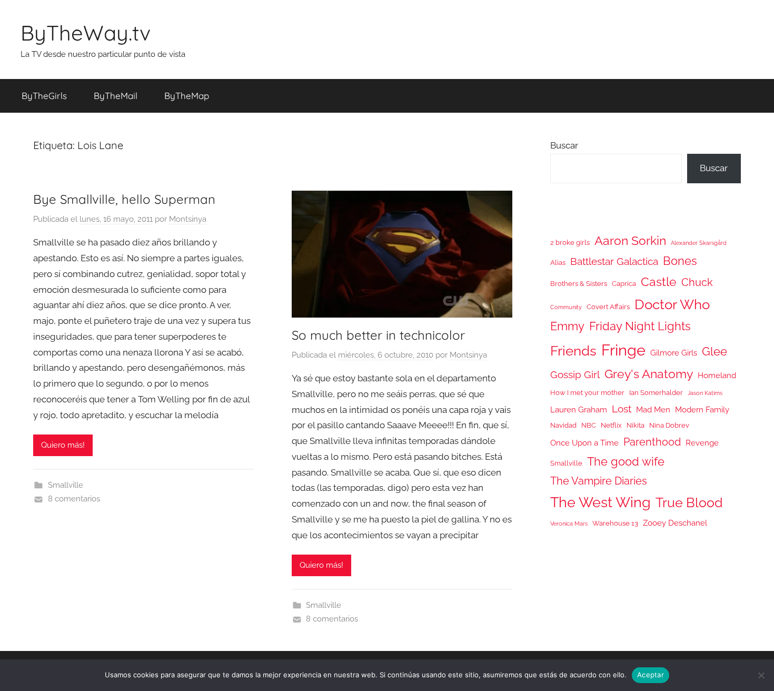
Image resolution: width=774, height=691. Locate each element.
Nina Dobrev (669, 425)
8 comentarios (74, 499)
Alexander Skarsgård (699, 243)
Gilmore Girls (673, 353)
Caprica (624, 284)
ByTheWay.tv (86, 32)
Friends (573, 350)
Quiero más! (63, 445)
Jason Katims (705, 393)
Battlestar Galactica (614, 261)
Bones (680, 261)
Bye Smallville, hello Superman (124, 199)
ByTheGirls (44, 95)
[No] (761, 675)
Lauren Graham (578, 409)
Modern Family (702, 409)
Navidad (563, 425)
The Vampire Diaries (598, 481)
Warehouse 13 (615, 523)
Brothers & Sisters (578, 284)
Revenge (702, 443)
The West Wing (600, 502)
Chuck (697, 282)
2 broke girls (570, 242)
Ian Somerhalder (656, 393)
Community (566, 307)
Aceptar (650, 674)
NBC (588, 425)
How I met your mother (587, 393)
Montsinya (187, 219)
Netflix (611, 425)
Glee (714, 351)
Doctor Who (672, 304)
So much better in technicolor (378, 335)
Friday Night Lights (640, 326)
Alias (557, 262)
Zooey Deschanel (675, 523)
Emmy (567, 326)
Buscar (564, 145)
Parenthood (652, 442)
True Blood (689, 502)
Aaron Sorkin (630, 240)
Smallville (65, 485)
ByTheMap (186, 95)
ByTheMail (115, 95)
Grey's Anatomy (648, 374)
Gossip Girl (575, 374)
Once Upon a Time (584, 443)
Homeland (717, 375)
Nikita (635, 425)
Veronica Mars (569, 523)
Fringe (623, 350)
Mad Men (653, 409)
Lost (621, 408)
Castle (659, 281)
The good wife (625, 461)
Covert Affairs (608, 307)
